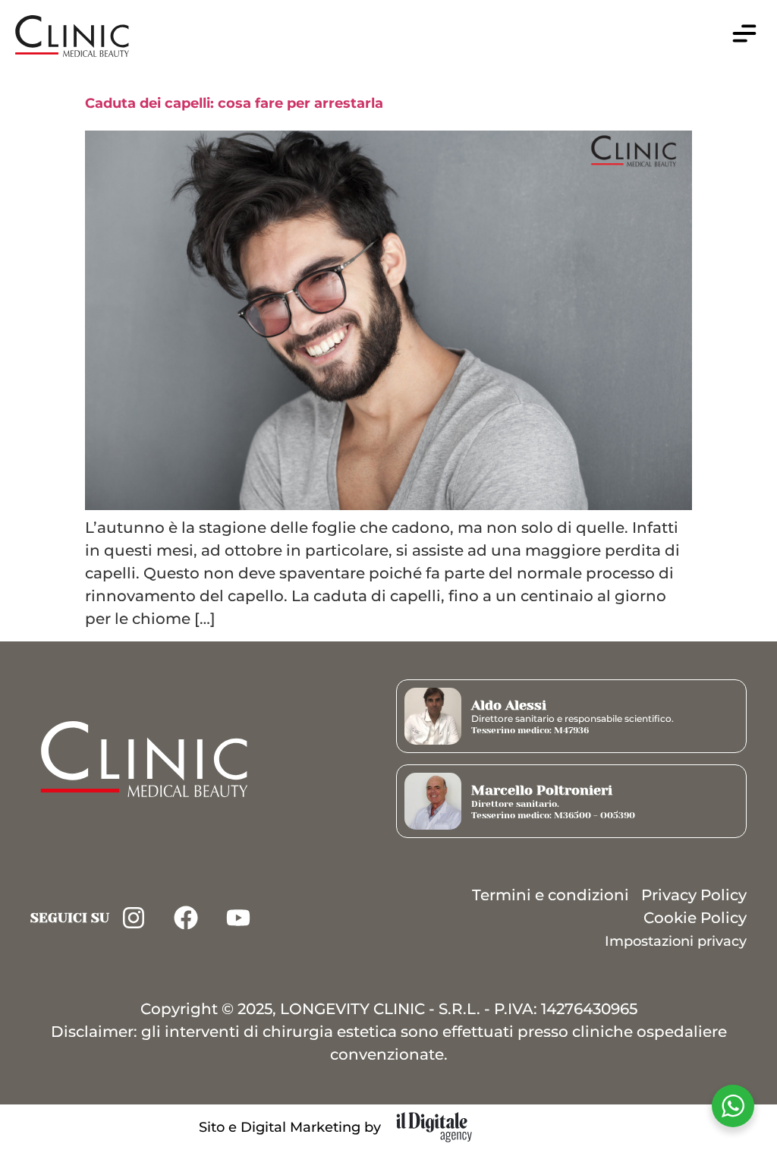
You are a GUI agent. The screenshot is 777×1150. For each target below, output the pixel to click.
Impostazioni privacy (676, 941)
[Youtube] (238, 917)
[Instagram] (133, 917)
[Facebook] (186, 917)
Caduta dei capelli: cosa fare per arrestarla (234, 103)
